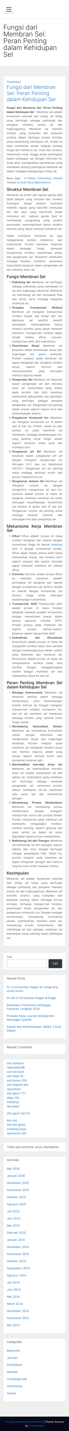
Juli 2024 (13, 1282)
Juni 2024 (14, 1289)
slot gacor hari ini (18, 1113)
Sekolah (12, 1372)
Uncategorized (17, 1379)
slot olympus (15, 1063)
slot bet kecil (15, 1072)
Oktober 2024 (16, 1261)
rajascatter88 (16, 1067)
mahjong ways (16, 1129)
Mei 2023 (13, 1325)
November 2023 (18, 1318)
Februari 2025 (16, 1232)
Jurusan (12, 1357)
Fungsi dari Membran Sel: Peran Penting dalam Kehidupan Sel (31, 93)
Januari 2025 (16, 1239)
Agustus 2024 (16, 1275)
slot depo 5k (15, 1076)
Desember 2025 (18, 1183)
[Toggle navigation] (8, 9)
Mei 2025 (13, 1225)
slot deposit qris (17, 1084)
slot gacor (38, 354)
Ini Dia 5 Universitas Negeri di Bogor (31, 998)
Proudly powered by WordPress (24, 1421)
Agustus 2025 (16, 1204)
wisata (11, 1393)
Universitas (14, 1386)
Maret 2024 (15, 1304)
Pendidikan (14, 81)
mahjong (12, 1102)
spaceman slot (16, 1133)
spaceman (14, 1089)
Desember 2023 (18, 1311)
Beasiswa (13, 1350)
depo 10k (13, 1097)
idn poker (13, 1106)
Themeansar (36, 1425)
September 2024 (18, 1268)
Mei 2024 (13, 1296)
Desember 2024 (18, 1247)
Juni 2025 (13, 1218)
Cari (9, 957)
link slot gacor (16, 1124)
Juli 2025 (13, 1211)
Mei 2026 (13, 1168)
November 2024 (18, 1254)
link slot (12, 1120)
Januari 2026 (16, 1175)
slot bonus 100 (17, 1080)
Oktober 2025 (16, 1197)
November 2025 (18, 1190)
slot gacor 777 (16, 1093)
